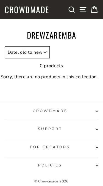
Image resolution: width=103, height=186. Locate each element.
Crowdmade (27, 10)
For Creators (50, 147)
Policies (50, 165)
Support (50, 128)
